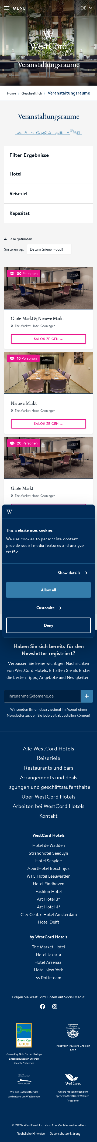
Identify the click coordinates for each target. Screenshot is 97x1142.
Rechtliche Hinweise (31, 1133)
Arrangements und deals (48, 777)
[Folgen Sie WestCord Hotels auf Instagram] (54, 1006)
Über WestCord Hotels (48, 796)
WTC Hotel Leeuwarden (49, 876)
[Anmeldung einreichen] (87, 696)
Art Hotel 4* (48, 907)
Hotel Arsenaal (48, 962)
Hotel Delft (48, 922)
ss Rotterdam (48, 978)
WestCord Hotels (36, 1125)
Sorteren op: (14, 249)
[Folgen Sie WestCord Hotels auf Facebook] (42, 1006)
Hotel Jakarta (48, 955)
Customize (45, 607)
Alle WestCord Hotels (48, 748)
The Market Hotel (48, 947)
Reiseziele (48, 758)
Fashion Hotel (49, 891)
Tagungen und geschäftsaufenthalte (49, 786)
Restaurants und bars (48, 767)
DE (83, 8)
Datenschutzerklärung (65, 1133)
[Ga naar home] (48, 41)
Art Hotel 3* (48, 899)
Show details (69, 572)
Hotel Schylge (48, 861)
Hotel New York (48, 970)
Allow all (48, 590)
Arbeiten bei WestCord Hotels (48, 806)
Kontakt (48, 815)
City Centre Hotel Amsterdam (48, 914)
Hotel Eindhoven (48, 884)
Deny (48, 625)
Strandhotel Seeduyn (48, 853)
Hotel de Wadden (48, 845)
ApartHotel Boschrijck (48, 868)
